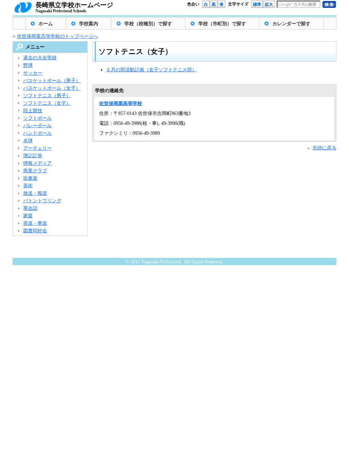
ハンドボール (37, 133)
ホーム (46, 23)
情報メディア (37, 163)
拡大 (269, 4)
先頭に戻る (324, 147)
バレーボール (37, 125)
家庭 (28, 215)
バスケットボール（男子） (51, 80)
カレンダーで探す (291, 23)
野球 (28, 65)
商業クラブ (35, 170)
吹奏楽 (30, 178)
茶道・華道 (35, 223)
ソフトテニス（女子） (47, 103)
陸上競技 (32, 110)
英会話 (30, 208)
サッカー (32, 73)
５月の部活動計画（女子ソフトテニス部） (151, 69)
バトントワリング (42, 200)
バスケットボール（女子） (51, 88)
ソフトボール (37, 118)
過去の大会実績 (40, 57)
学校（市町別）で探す (222, 23)
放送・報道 (35, 193)
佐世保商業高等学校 (120, 103)
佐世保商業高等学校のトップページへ (57, 36)
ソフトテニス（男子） (47, 95)
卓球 (28, 140)
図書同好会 (35, 230)
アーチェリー (37, 148)
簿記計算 (32, 155)
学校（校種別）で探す (148, 23)
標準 (257, 4)
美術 (28, 185)
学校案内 (88, 23)
